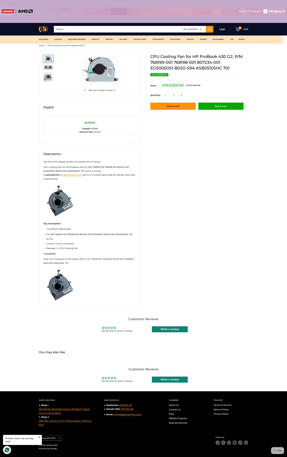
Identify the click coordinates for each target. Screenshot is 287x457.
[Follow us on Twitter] (223, 443)
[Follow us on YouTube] (235, 443)
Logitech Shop (139, 39)
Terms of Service (223, 405)
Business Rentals (178, 423)
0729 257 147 (125, 405)
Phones (203, 39)
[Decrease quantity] (165, 95)
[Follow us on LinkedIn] (246, 443)
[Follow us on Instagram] (229, 443)
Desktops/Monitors (76, 39)
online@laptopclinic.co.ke (127, 414)
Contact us (174, 409)
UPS (231, 39)
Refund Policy (221, 409)
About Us (174, 405)
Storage (95, 39)
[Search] (209, 29)
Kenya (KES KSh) (48, 438)
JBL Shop (123, 39)
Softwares (175, 39)
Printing (109, 39)
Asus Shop (43, 39)
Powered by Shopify (48, 448)
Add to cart (173, 106)
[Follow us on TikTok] (240, 443)
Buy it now (221, 106)
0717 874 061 (127, 409)
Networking (218, 39)
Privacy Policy (221, 414)
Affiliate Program (178, 418)
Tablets (189, 39)
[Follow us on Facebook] (218, 443)
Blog (171, 414)
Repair (242, 39)
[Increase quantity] (181, 95)
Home (42, 45)
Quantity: (155, 95)
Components (158, 39)
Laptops (57, 39)
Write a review (170, 329)
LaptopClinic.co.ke (72, 175)
